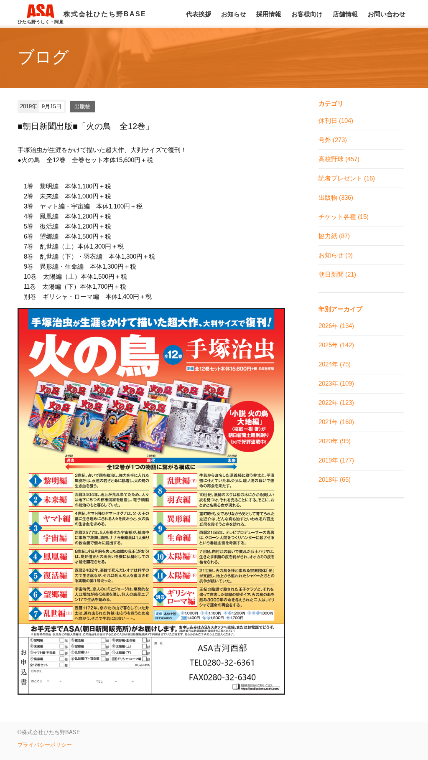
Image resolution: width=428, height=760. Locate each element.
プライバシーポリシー (45, 745)
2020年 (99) (334, 441)
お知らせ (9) (335, 255)
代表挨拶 (198, 14)
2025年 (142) (336, 344)
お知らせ (233, 14)
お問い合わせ (386, 14)
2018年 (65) (334, 479)
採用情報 (268, 14)
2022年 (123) (336, 402)
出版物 (82, 106)
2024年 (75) (334, 364)
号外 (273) (332, 139)
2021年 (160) (336, 421)
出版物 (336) (335, 197)
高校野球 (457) (338, 159)
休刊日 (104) (335, 120)
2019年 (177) (336, 460)
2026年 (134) (336, 325)
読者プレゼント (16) (346, 178)
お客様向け (307, 14)
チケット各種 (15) (343, 216)
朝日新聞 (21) (337, 274)
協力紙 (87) (334, 235)
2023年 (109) (336, 383)
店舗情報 (345, 14)
